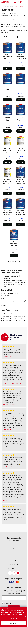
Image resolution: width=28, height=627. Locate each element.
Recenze (14, 542)
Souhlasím (13, 623)
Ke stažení (14, 544)
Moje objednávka (14, 540)
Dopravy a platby (14, 547)
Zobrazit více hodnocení (16, 340)
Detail (7, 68)
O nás (14, 551)
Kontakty (14, 553)
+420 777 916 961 (15, 568)
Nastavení (13, 618)
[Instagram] (14, 573)
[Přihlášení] (18, 2)
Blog (14, 549)
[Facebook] (10, 573)
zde (22, 614)
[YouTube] (18, 573)
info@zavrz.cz (15, 564)
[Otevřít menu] (24, 2)
